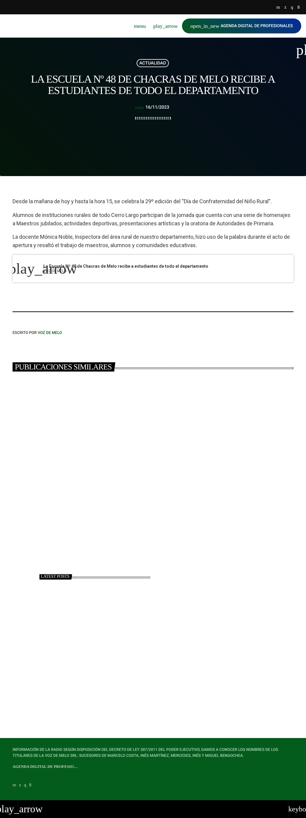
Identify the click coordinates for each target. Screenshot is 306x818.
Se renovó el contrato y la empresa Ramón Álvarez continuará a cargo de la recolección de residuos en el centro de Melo (78, 497)
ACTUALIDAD (152, 63)
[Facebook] (298, 7)
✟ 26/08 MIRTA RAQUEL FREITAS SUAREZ (98, 672)
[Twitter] (285, 7)
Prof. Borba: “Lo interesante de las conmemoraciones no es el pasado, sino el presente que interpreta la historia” (105, 647)
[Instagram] (292, 7)
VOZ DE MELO (50, 333)
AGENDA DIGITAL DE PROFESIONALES (241, 26)
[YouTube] (278, 7)
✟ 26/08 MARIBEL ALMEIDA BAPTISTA (96, 697)
